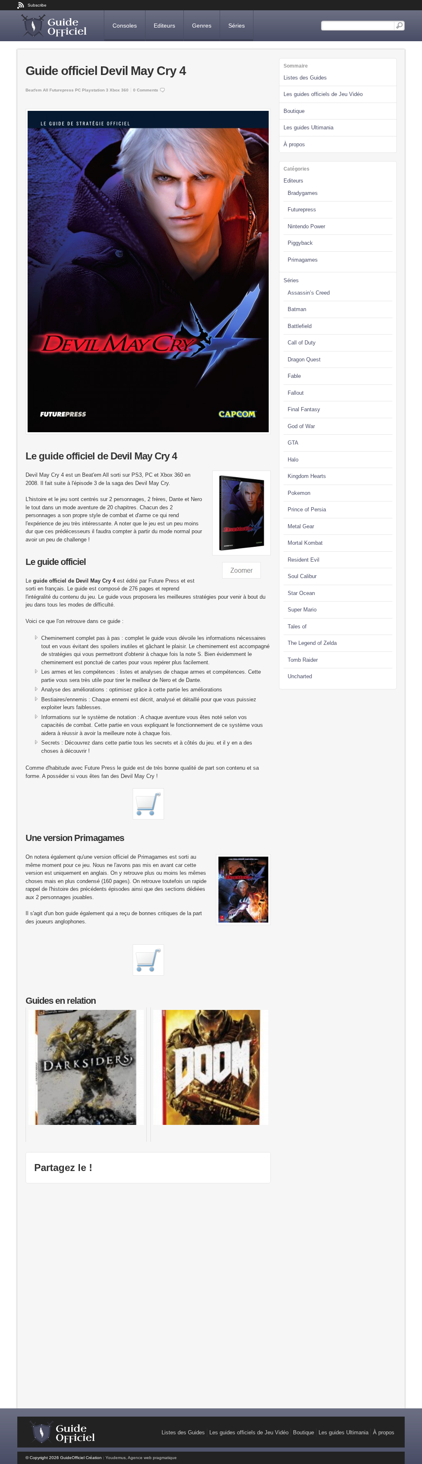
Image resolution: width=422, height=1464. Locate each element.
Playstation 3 (95, 90)
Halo (293, 460)
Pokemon (299, 493)
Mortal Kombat (305, 543)
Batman (297, 309)
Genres (201, 25)
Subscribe (37, 5)
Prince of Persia (307, 509)
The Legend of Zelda (312, 643)
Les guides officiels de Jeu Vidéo (323, 94)
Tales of (297, 626)
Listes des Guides (305, 78)
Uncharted (300, 676)
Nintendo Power (306, 226)
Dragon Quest (304, 359)
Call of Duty (302, 343)
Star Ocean (301, 593)
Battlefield (300, 326)
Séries (236, 25)
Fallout (296, 393)
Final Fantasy (304, 409)
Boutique (294, 111)
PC (78, 90)
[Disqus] (148, 1295)
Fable (294, 376)
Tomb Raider (303, 660)
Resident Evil (303, 560)
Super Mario (302, 610)
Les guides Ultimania (308, 127)
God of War (301, 426)
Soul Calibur (302, 576)
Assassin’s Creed (309, 293)
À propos (294, 144)
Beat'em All (37, 90)
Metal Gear (301, 526)
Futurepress (61, 90)
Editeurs (164, 25)
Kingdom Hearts (307, 476)
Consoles (125, 25)
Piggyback (300, 243)
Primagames (303, 260)
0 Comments (145, 90)
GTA (293, 443)
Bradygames (303, 193)
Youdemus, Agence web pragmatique (141, 1457)
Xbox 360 (119, 90)
